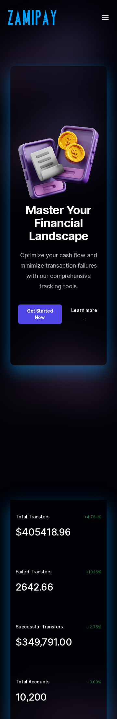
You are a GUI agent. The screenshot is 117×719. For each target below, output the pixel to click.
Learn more (84, 314)
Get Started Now (40, 314)
